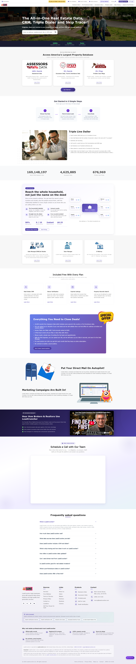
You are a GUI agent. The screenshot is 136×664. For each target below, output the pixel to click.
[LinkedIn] (34, 603)
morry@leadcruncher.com (101, 600)
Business (61, 601)
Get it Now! (42, 348)
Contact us (46, 601)
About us (61, 591)
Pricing (113, 1)
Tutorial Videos (83, 1)
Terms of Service (48, 596)
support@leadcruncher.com (89, 647)
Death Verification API (46, 619)
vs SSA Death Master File (89, 619)
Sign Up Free (124, 1)
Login (132, 1)
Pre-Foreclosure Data (87, 4)
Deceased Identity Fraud (74, 619)
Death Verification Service (31, 619)
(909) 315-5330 (98, 596)
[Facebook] (30, 603)
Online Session (94, 1)
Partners (61, 598)
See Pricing (44, 229)
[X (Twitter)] (27, 603)
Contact (101, 661)
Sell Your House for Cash (48, 606)
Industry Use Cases (60, 619)
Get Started (67, 89)
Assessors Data (76, 4)
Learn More (37, 82)
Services (45, 591)
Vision (60, 594)
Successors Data (99, 4)
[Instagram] (23, 603)
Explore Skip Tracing (31, 229)
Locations (46, 603)
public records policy (51, 654)
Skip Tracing (117, 4)
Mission (61, 596)
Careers (61, 603)
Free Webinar (105, 1)
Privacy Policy (47, 598)
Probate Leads (108, 4)
